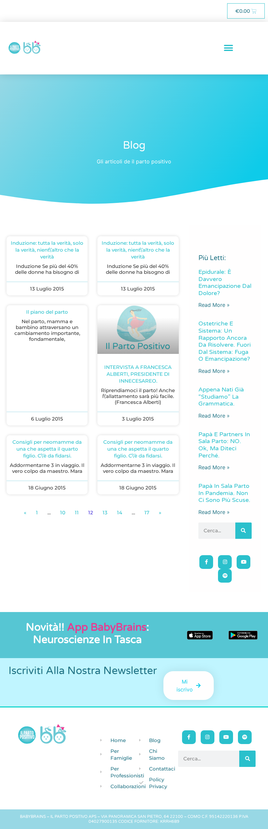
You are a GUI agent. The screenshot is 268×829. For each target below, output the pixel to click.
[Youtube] (243, 562)
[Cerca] (243, 530)
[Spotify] (225, 576)
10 (62, 512)
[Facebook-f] (206, 562)
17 (146, 512)
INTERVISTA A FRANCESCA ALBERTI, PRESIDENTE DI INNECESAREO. (138, 374)
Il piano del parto (47, 312)
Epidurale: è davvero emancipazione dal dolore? (224, 282)
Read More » (214, 305)
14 (119, 512)
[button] (228, 48)
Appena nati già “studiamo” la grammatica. (221, 396)
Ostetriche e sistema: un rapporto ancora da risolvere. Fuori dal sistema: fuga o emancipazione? (224, 341)
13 (105, 512)
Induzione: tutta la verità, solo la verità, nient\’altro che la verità (47, 250)
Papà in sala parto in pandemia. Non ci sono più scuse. (224, 493)
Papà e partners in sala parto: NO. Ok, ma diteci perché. (224, 445)
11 (77, 512)
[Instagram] (225, 562)
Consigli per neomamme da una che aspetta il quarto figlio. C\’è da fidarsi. (47, 449)
